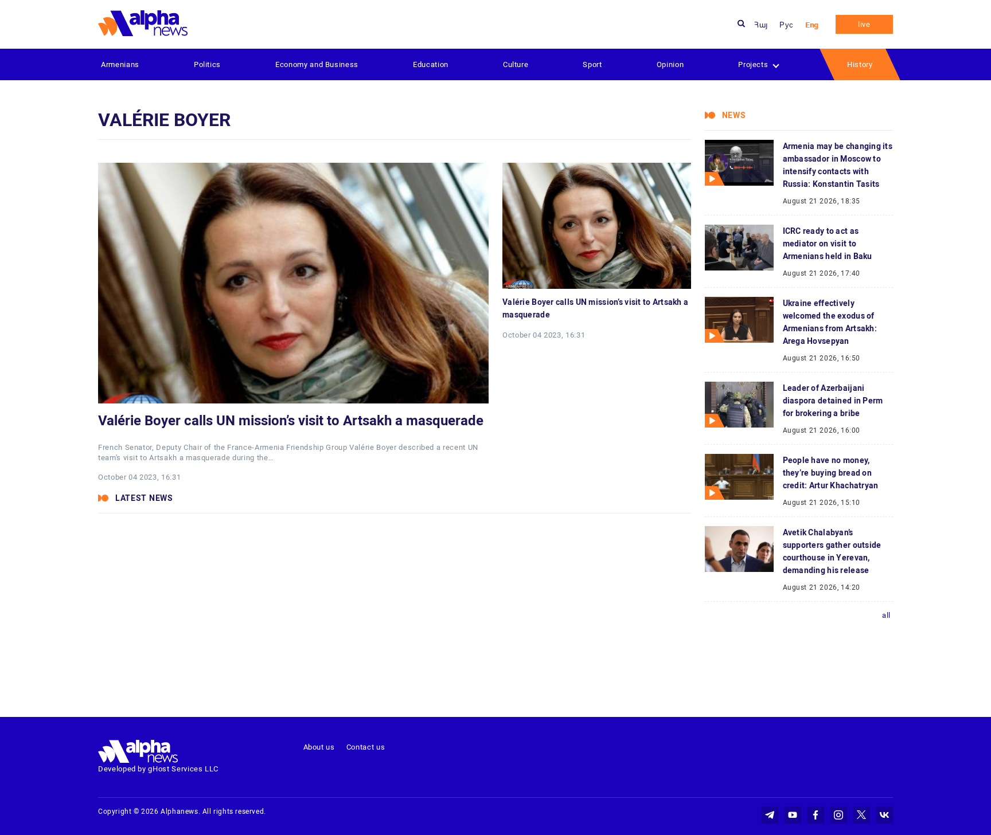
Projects (753, 64)
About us (319, 747)
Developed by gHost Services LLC (158, 769)
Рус (786, 25)
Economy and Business (316, 64)
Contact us (365, 747)
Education (430, 64)
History (860, 64)
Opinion (670, 64)
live (864, 24)
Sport (592, 64)
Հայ (761, 25)
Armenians (120, 64)
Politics (207, 64)
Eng (811, 25)
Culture (516, 64)
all (886, 615)
